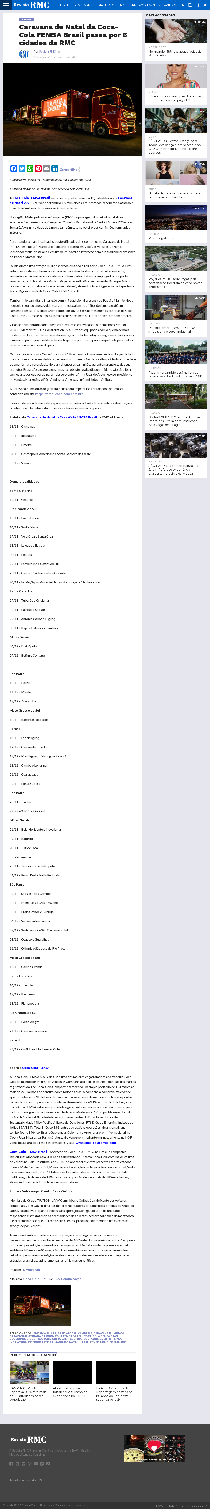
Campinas (85, 1333)
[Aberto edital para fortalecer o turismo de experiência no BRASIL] (72, 1383)
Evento (105, 1339)
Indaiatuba (18, 1342)
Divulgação (31, 1269)
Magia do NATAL (66, 1342)
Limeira (47, 1342)
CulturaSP (60, 1339)
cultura (44, 1339)
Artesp (71, 1333)
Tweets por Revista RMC (26, 1480)
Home (64, 5)
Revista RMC (84, 5)
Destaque (91, 1339)
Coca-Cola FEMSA (37, 1279)
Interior (34, 1342)
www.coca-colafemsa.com (96, 1142)
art (53, 1333)
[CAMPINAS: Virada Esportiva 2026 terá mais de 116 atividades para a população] (29, 1383)
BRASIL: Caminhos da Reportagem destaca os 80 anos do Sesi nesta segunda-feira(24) (114, 1393)
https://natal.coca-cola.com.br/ (59, 394)
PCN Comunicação (68, 1279)
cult (33, 1339)
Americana (41, 1333)
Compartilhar (69, 169)
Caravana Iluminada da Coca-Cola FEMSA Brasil (46, 1336)
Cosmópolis (19, 1339)
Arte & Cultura (197, 1505)
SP (111, 1342)
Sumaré (120, 1342)
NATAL (84, 1342)
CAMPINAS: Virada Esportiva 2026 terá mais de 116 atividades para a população (28, 1393)
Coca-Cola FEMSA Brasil (102, 1336)
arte (61, 1333)
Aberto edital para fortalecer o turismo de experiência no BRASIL (70, 1392)
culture (76, 1339)
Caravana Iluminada (109, 1333)
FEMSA (117, 1339)
